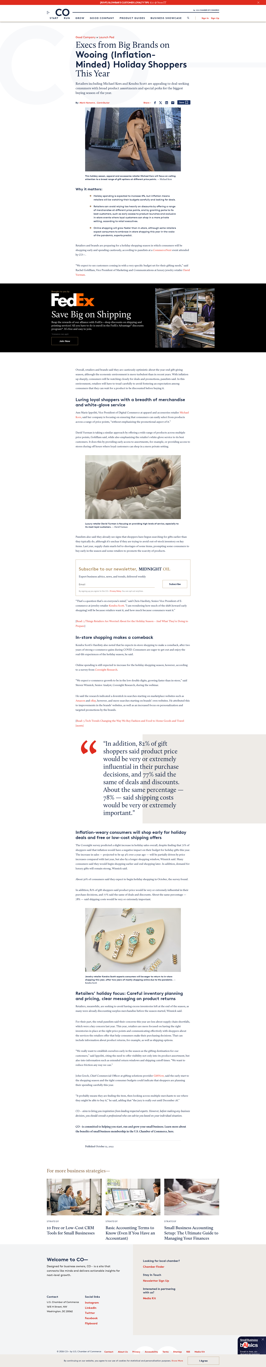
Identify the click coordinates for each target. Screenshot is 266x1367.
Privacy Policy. (115, 591)
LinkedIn (90, 1307)
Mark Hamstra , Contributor (94, 102)
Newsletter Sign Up (156, 1280)
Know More (177, 1360)
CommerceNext (162, 250)
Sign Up (215, 18)
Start (54, 18)
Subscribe (175, 584)
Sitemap (177, 1351)
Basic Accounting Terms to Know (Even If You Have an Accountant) (130, 1233)
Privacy (136, 1351)
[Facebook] (155, 102)
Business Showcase (166, 18)
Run (67, 18)
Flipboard (91, 1323)
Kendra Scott (116, 606)
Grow (80, 18)
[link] (188, 18)
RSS (188, 1351)
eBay (93, 701)
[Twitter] (160, 102)
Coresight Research (106, 670)
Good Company (102, 18)
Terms (166, 1351)
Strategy (53, 1221)
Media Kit (149, 1298)
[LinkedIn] (166, 102)
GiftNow (159, 1076)
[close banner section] (258, 2)
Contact (108, 1351)
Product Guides (132, 18)
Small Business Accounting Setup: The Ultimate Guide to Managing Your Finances (191, 1233)
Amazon (80, 701)
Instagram (92, 1302)
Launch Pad (106, 37)
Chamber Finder (153, 1266)
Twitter (90, 1312)
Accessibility (151, 1351)
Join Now (64, 341)
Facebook (91, 1318)
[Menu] (48, 12)
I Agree (203, 1360)
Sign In (205, 18)
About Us (123, 1351)
